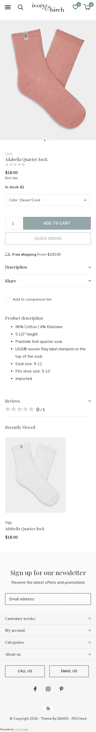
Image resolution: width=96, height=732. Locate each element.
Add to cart (57, 223)
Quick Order (48, 238)
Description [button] (16, 267)
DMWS (63, 718)
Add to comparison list (32, 299)
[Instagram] (48, 688)
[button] (7, 7)
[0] (86, 7)
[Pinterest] (61, 688)
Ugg (8, 153)
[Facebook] (35, 688)
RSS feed (79, 718)
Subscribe (75, 599)
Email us (69, 671)
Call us (25, 671)
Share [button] (10, 280)
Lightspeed (21, 729)
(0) (28, 165)
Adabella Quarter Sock (25, 528)
